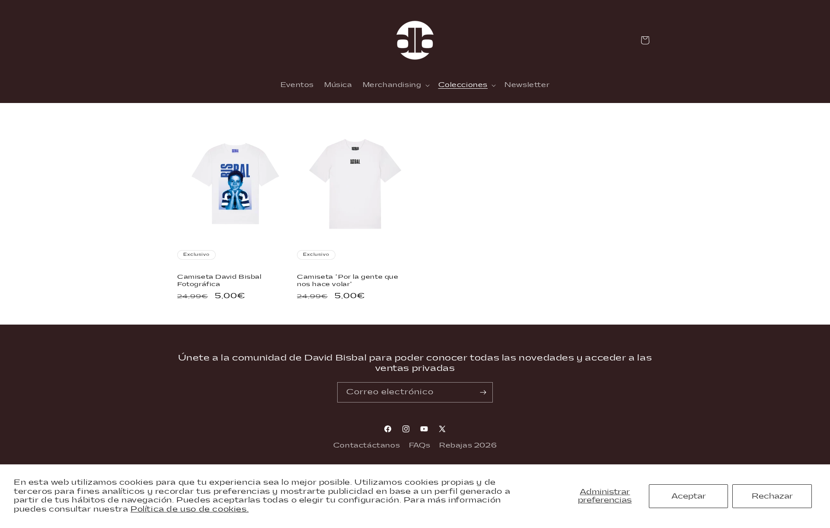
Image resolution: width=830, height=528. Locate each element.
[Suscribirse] (482, 392)
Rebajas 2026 (468, 445)
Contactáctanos (366, 445)
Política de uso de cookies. (190, 509)
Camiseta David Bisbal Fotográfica (219, 280)
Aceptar (688, 496)
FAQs (419, 445)
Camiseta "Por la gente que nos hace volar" (348, 280)
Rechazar (772, 496)
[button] (395, 85)
